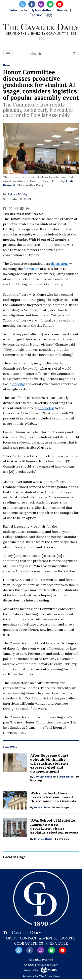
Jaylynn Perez (43, 777)
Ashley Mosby (17, 194)
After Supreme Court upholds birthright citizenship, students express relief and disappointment (49, 763)
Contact (28, 938)
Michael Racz (43, 839)
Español (36, 15)
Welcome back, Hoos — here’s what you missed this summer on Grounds (53, 797)
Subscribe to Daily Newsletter (30, 10)
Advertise (48, 938)
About (11, 938)
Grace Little (42, 807)
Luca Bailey (66, 777)
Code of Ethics (28, 943)
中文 (49, 15)
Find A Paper (56, 943)
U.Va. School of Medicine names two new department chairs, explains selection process (54, 826)
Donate (62, 10)
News (6, 65)
